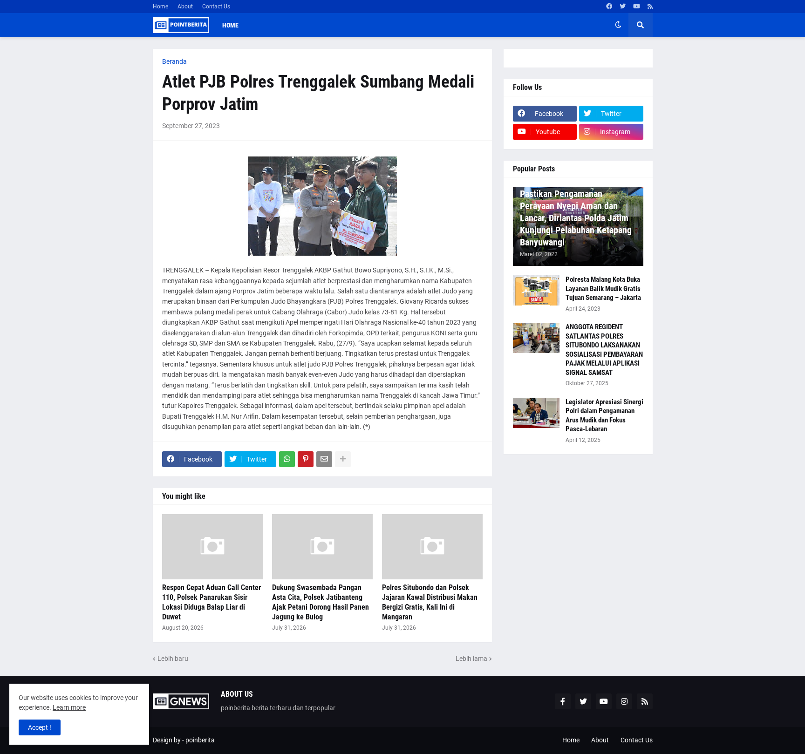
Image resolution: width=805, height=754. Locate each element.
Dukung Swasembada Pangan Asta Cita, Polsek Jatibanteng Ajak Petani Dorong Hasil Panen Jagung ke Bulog (320, 602)
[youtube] (636, 6)
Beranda (174, 61)
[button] (618, 25)
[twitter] (623, 6)
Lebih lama (471, 658)
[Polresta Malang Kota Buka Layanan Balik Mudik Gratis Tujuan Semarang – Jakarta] (536, 290)
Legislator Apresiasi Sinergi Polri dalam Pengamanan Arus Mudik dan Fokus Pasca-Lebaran (604, 416)
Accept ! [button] (39, 727)
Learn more (69, 707)
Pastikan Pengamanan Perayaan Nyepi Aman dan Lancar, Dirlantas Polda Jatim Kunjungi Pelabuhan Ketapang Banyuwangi (576, 218)
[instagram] (624, 701)
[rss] (650, 6)
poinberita (200, 740)
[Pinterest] (306, 459)
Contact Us (216, 6)
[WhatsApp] (287, 459)
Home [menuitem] (230, 25)
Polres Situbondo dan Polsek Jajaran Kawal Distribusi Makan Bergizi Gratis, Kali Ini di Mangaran (430, 602)
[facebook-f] (563, 701)
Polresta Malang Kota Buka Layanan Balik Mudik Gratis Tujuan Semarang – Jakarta (603, 288)
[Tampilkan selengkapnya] (343, 459)
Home (160, 6)
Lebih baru (172, 658)
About (185, 6)
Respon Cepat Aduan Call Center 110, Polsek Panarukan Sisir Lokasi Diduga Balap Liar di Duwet (211, 602)
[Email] (324, 459)
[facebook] (609, 6)
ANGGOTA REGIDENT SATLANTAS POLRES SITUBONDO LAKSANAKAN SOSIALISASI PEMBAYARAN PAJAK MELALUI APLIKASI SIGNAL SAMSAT (604, 350)
